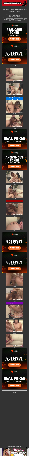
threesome (16, 18)
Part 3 (14, 128)
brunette (18, 19)
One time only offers (14, 16)
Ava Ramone (12, 14)
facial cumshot (9, 18)
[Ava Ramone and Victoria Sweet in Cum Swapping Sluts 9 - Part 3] (14, 127)
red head (22, 19)
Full (14, 347)
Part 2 (14, 113)
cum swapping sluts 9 (15, 15)
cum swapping (12, 19)
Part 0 (14, 82)
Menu (14, 392)
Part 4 (14, 184)
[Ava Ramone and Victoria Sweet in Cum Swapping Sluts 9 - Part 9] (14, 299)
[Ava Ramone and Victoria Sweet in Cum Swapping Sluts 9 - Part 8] (14, 285)
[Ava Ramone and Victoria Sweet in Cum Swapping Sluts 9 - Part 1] (14, 95)
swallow (21, 18)
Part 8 (14, 286)
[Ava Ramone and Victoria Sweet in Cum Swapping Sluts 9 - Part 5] (14, 197)
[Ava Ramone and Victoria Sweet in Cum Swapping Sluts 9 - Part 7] (14, 229)
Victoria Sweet (19, 14)
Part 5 (14, 198)
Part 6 (14, 216)
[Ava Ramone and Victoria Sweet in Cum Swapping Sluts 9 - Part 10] (14, 317)
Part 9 (14, 301)
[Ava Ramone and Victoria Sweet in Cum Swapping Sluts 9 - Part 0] (14, 80)
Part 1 (14, 96)
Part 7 (14, 230)
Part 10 (14, 318)
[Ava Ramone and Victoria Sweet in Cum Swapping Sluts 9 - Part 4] (14, 183)
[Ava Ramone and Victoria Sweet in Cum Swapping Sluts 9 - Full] (14, 346)
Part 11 (14, 333)
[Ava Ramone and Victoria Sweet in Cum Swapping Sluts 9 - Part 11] (14, 331)
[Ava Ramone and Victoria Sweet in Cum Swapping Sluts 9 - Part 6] (14, 215)
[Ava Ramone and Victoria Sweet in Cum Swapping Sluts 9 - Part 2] (14, 112)
